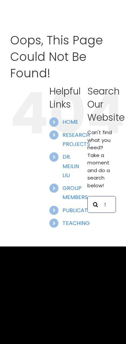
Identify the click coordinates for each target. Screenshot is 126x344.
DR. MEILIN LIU (70, 166)
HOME (70, 122)
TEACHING (76, 223)
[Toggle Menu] (110, 14)
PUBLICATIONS (81, 210)
